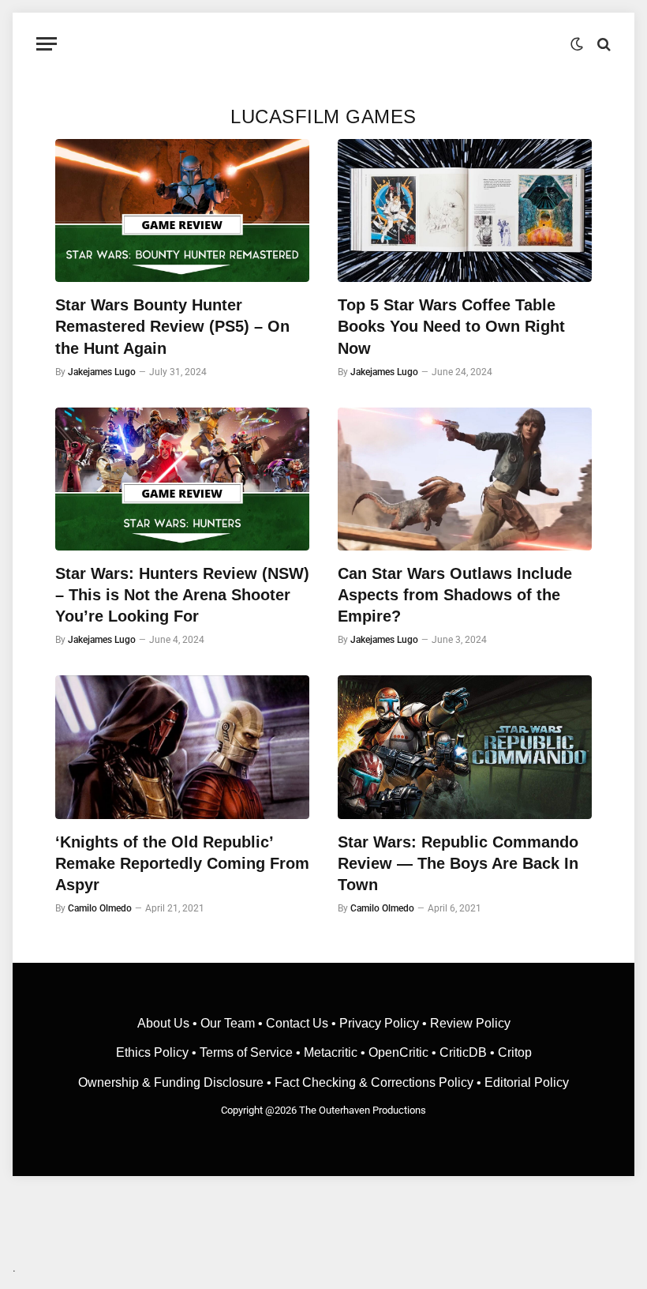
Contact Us (297, 1023)
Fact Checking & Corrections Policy (374, 1082)
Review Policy (470, 1023)
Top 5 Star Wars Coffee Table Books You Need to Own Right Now (451, 326)
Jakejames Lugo (102, 372)
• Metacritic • (330, 1052)
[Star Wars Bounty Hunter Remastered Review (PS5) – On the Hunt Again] (182, 210)
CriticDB (463, 1052)
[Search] (602, 44)
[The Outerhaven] (324, 44)
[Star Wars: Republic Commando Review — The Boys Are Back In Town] (465, 746)
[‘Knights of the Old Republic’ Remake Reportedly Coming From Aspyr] (182, 746)
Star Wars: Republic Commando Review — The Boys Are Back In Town (458, 863)
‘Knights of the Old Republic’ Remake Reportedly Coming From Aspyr (182, 863)
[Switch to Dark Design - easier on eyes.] (577, 44)
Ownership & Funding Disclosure (172, 1082)
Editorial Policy (526, 1082)
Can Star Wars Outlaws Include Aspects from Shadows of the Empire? (455, 595)
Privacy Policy (379, 1023)
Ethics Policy (154, 1052)
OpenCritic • (403, 1052)
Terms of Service (246, 1052)
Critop (515, 1052)
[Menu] (46, 44)
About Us (165, 1023)
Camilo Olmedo (100, 908)
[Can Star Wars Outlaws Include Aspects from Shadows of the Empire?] (465, 479)
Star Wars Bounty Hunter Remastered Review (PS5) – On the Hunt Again (172, 326)
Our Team (227, 1023)
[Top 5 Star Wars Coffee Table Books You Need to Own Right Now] (465, 210)
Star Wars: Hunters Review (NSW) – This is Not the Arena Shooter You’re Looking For (182, 595)
